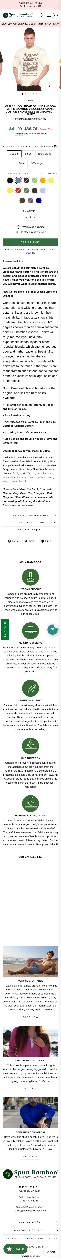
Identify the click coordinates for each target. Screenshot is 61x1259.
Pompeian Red (18, 190)
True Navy (38, 200)
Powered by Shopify (30, 1256)
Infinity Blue (42, 190)
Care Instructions (30, 522)
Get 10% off (5, 629)
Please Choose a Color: (30, 173)
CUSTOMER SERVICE (29, 1230)
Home (29, 100)
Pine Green (26, 190)
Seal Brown (26, 180)
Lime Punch (50, 180)
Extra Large (45, 153)
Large (28, 153)
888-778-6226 (30, 1200)
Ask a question (30, 530)
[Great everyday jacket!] (30, 1041)
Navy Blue (34, 190)
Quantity (30, 211)
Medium (13, 153)
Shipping (19, 134)
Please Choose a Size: (28, 146)
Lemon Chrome (10, 190)
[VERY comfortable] (30, 961)
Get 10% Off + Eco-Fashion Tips (30, 1239)
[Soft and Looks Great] (30, 1112)
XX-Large (36, 163)
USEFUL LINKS (29, 1222)
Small (22, 163)
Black (10, 180)
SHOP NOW (52, 23)
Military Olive (22, 200)
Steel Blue (18, 180)
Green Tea (34, 180)
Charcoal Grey (30, 200)
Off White (50, 190)
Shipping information (31, 515)
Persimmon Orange (42, 180)
